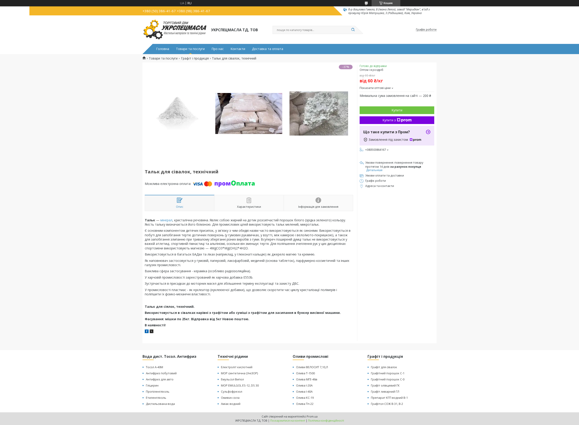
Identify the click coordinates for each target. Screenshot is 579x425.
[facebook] (147, 332)
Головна (162, 48)
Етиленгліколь (156, 398)
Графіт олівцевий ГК (385, 385)
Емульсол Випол (232, 379)
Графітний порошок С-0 (387, 379)
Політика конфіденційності (326, 421)
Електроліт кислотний (236, 367)
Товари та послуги (190, 48)
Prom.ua (312, 416)
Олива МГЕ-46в (306, 379)
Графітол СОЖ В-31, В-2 (387, 404)
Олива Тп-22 (304, 404)
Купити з (389, 120)
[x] (151, 332)
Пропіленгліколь (157, 391)
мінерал (166, 220)
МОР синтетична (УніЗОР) (239, 373)
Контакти (237, 48)
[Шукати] (352, 30)
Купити (397, 110)
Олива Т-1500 (305, 373)
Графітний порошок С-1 (387, 373)
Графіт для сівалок (384, 367)
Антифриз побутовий (161, 373)
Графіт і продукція (195, 58)
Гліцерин (152, 385)
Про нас (217, 48)
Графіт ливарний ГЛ (385, 391)
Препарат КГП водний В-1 (389, 398)
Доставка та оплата (267, 48)
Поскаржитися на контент (287, 421)
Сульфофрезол (231, 391)
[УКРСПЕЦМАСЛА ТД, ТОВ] (174, 29)
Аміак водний (230, 404)
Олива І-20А (304, 385)
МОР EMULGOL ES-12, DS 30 (240, 385)
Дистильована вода (160, 404)
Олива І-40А (304, 391)
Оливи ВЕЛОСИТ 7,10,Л (312, 367)
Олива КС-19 (305, 398)
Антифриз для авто (159, 379)
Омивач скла (230, 398)
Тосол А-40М (154, 367)
